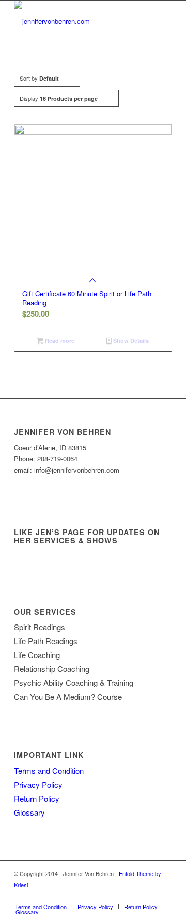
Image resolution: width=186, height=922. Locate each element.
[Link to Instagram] (164, 895)
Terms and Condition (49, 770)
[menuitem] (41, 906)
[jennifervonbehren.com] (77, 21)
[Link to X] (133, 895)
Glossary (29, 812)
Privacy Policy (38, 784)
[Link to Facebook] (149, 895)
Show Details (130, 341)
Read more (58, 341)
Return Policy (36, 798)
